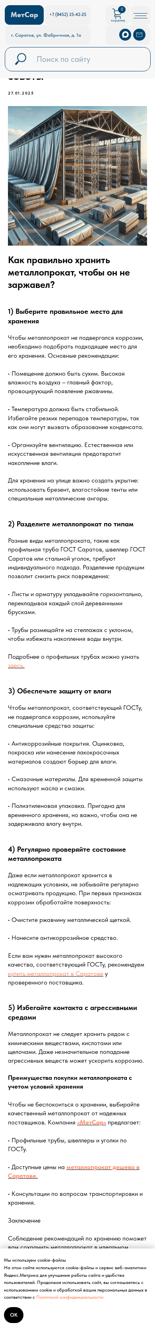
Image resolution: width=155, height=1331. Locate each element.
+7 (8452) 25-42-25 (67, 14)
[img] (139, 34)
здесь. (16, 665)
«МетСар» (91, 1122)
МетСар (24, 14)
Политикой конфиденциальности (69, 1297)
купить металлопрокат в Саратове (55, 973)
